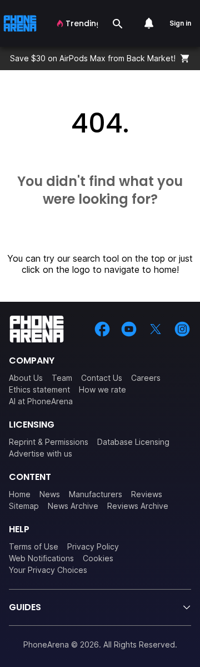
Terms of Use (33, 546)
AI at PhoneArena (41, 401)
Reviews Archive (137, 506)
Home (20, 494)
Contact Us (101, 377)
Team (62, 377)
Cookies (98, 558)
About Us (26, 377)
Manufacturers (95, 494)
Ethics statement (39, 389)
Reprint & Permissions (48, 442)
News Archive (73, 506)
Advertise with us (40, 453)
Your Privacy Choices (48, 570)
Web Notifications (41, 558)
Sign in (180, 23)
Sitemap (24, 506)
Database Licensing (133, 442)
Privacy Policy (93, 546)
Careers (146, 377)
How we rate (102, 389)
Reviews (146, 494)
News (49, 494)
